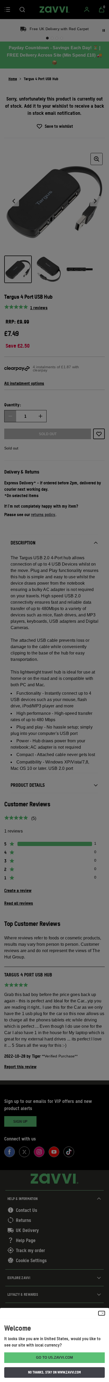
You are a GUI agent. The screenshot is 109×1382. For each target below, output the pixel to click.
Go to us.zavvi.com (54, 1358)
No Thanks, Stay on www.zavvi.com (54, 1372)
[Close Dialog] (101, 1313)
